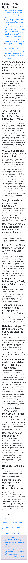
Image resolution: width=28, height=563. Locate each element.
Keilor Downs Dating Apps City (10, 533)
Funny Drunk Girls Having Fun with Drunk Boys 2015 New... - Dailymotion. (14, 56)
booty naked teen (10, 537)
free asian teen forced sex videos (14, 541)
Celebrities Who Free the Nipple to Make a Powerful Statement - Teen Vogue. (14, 44)
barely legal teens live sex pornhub (14, 556)
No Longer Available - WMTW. (13, 53)
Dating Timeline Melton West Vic (11, 518)
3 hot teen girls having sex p (13, 539)
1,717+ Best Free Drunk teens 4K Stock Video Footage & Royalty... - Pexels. (14, 15)
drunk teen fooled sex (11, 554)
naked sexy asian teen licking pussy (15, 542)
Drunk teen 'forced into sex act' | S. (14, 51)
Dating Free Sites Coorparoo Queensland (13, 522)
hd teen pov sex (9, 549)
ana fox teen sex (9, 544)
